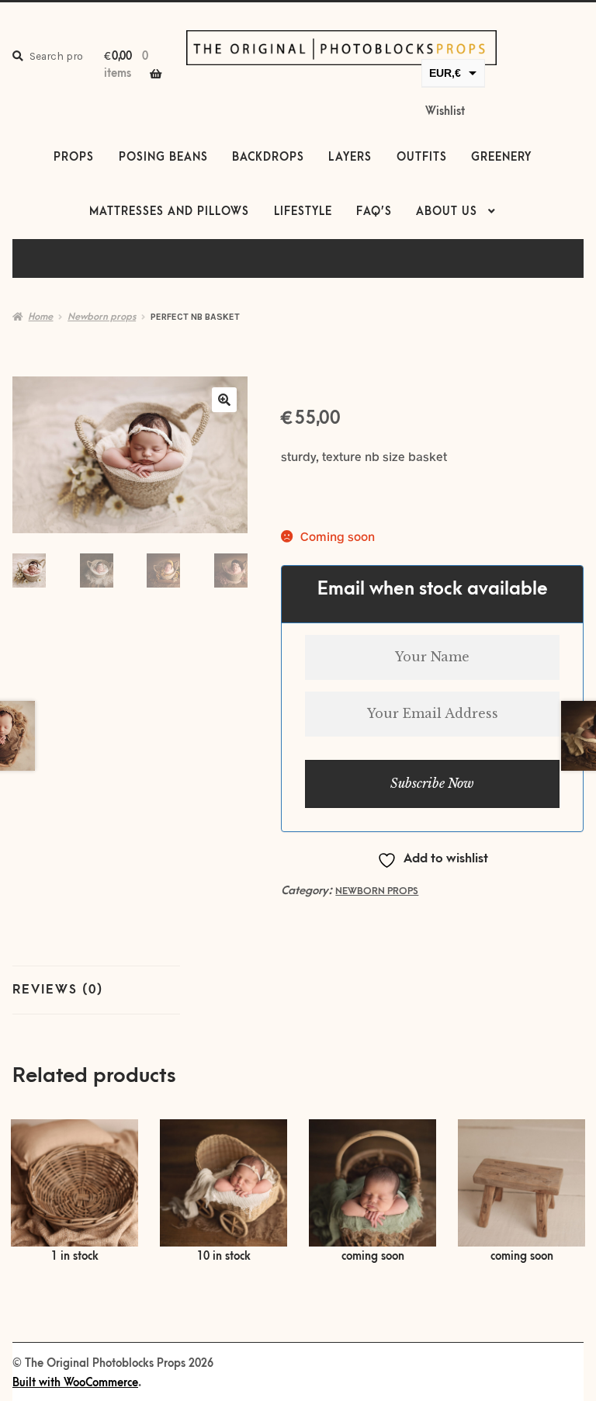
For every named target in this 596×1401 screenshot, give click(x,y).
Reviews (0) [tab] (57, 990)
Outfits (422, 157)
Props (74, 157)
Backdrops (268, 157)
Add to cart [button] (74, 1193)
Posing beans (163, 157)
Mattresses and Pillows (169, 212)
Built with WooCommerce (75, 1383)
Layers (350, 157)
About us (446, 212)
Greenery (501, 157)
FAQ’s (374, 212)
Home (40, 316)
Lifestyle (303, 212)
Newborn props (102, 316)
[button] (224, 399)
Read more (373, 1193)
